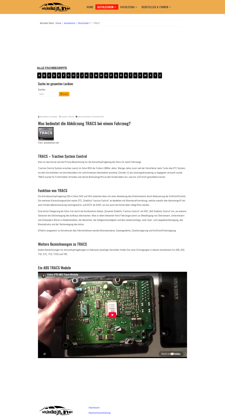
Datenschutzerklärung (99, 412)
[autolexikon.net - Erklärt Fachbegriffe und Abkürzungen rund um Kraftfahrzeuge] (54, 7)
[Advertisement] (112, 44)
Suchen (41, 89)
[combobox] (48, 94)
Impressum (94, 407)
